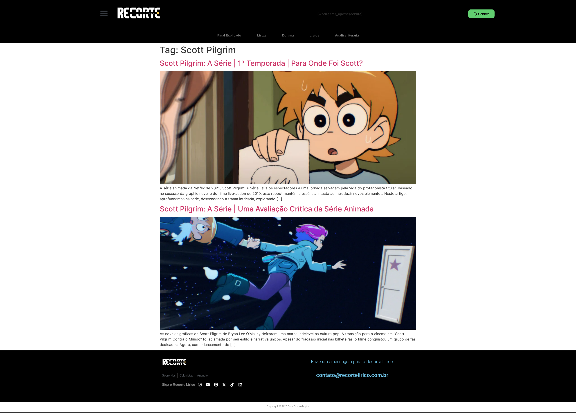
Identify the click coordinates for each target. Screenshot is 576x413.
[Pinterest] (216, 385)
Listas (261, 35)
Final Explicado (229, 35)
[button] (104, 13)
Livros (314, 35)
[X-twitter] (224, 385)
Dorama (288, 35)
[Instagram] (200, 385)
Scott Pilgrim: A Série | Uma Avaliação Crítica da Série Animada (267, 208)
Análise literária (347, 35)
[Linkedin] (240, 385)
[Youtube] (208, 385)
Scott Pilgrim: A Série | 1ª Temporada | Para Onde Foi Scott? (261, 63)
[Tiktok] (232, 385)
